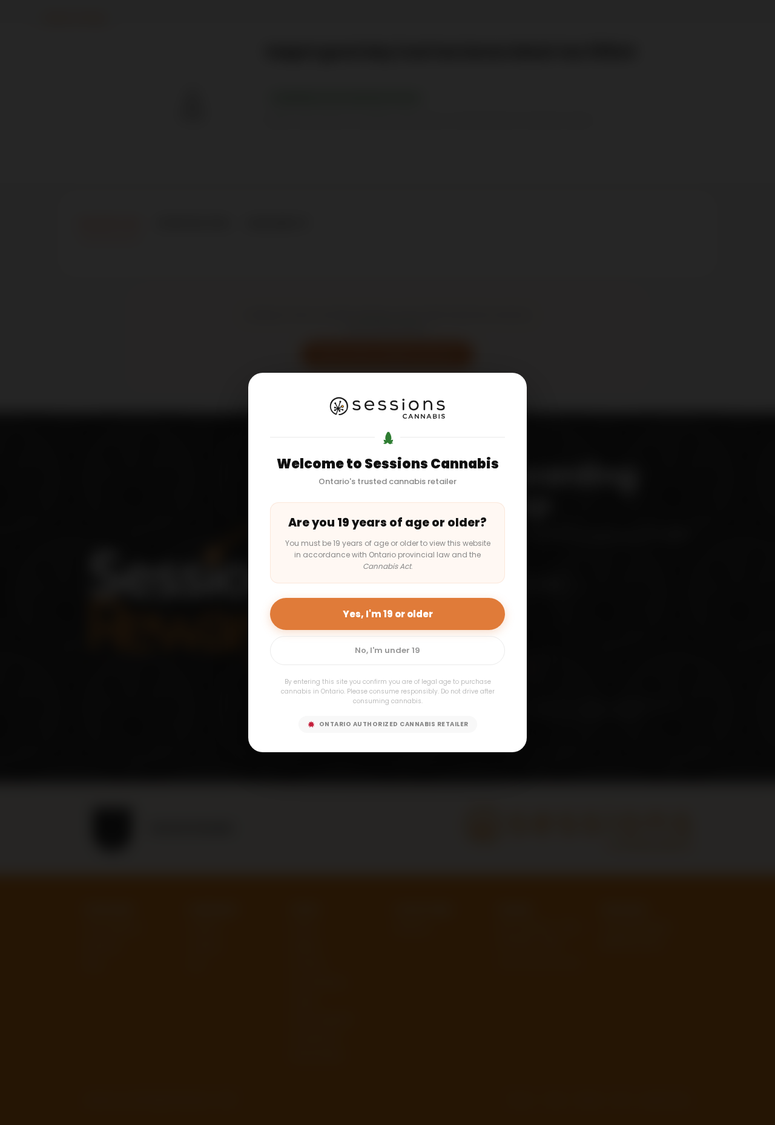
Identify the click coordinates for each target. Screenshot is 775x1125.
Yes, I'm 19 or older (388, 614)
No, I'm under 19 (387, 650)
